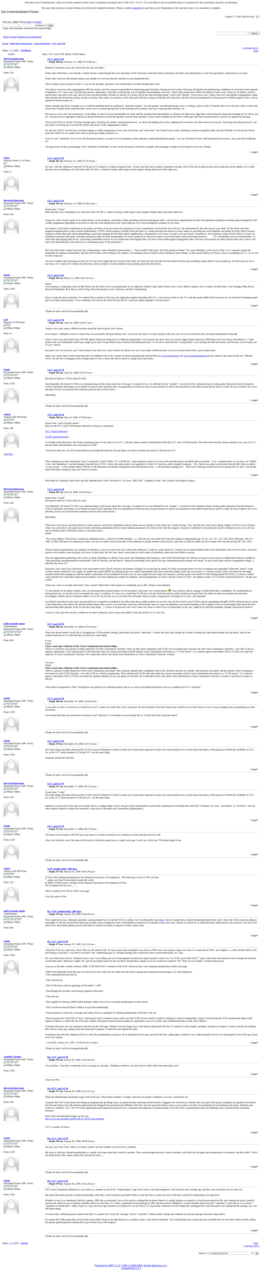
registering (137, 8)
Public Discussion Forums (21, 43)
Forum (13, 37)
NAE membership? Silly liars (62, 869)
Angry (7, 868)
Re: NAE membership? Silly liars (64, 911)
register (38, 22)
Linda (7, 275)
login (29, 22)
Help (19, 37)
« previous (247, 48)
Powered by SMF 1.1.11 (108, 1265)
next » (256, 48)
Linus (7, 157)
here (162, 920)
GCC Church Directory (56, 431)
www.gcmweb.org (170, 355)
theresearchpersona (14, 58)
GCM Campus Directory (57, 437)
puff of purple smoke (14, 623)
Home (6, 37)
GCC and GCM (58, 43)
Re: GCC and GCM (57, 941)
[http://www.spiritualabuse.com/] (8, 454)
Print (256, 51)
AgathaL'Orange (12, 1056)
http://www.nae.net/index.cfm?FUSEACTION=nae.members (74, 1118)
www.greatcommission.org (197, 355)
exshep (7, 414)
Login (31, 37)
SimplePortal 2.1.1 (131, 1268)
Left (6, 319)
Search (25, 37)
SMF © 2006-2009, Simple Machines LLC (144, 1265)
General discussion (42, 43)
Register (38, 37)
